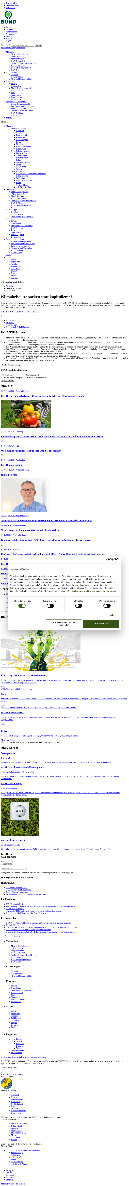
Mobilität (19, 144)
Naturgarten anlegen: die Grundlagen (31, 173)
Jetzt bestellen (6, 1074)
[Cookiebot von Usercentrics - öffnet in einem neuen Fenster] (108, 560)
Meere (18, 164)
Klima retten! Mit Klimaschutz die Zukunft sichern (26, 913)
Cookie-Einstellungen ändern (12, 1057)
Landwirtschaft (22, 158)
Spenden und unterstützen (16, 102)
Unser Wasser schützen (15, 909)
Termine (9, 29)
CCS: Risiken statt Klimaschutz (18, 890)
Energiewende (22, 135)
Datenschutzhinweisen (86, 591)
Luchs (18, 183)
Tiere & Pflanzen (18, 171)
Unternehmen (16, 115)
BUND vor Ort (17, 90)
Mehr (112, 615)
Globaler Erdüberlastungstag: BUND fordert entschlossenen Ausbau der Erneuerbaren (40, 932)
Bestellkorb (10, 8)
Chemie (19, 133)
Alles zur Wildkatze (24, 180)
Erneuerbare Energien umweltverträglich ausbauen (26, 894)
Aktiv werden (11, 325)
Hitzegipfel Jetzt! (13, 925)
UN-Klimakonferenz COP (16, 887)
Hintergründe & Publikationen (18, 327)
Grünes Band (21, 155)
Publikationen (11, 32)
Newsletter (10, 34)
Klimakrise (20, 137)
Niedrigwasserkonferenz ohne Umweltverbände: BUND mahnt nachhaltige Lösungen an (41, 927)
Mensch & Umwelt (18, 128)
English (9, 36)
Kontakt (9, 38)
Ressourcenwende (23, 146)
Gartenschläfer (22, 185)
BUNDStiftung (17, 113)
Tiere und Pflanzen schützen (22, 79)
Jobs (13, 93)
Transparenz (16, 95)
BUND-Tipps (11, 72)
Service (9, 257)
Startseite (9, 286)
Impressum (110, 591)
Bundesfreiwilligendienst (21, 68)
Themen (9, 126)
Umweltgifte (21, 149)
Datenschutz (16, 99)
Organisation (16, 86)
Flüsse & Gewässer (23, 153)
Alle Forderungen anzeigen (11, 365)
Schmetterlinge (22, 176)
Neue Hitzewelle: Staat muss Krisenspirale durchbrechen (28, 930)
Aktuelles (10, 320)
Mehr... (43, 1063)
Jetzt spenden (11, 3)
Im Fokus (10, 323)
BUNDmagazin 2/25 (14, 904)
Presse (8, 27)
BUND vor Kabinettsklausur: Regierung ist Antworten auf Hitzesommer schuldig (38, 923)
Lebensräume (21, 160)
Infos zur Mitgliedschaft (20, 108)
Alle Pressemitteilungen (10, 936)
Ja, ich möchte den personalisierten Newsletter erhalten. (26, 378)
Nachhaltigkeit (22, 140)
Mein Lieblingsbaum (19, 54)
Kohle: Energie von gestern (17, 892)
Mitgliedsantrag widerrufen (35, 1057)
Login (8, 41)
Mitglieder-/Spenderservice (22, 88)
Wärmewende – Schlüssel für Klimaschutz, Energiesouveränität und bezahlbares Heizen (41, 906)
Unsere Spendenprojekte (21, 104)
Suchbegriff (5, 45)
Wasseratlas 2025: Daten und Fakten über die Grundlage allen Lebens (33, 911)
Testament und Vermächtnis (22, 111)
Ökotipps (14, 74)
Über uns (9, 81)
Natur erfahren (17, 77)
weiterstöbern (17, 1074)
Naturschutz (21, 167)
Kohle (18, 142)
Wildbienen (20, 178)
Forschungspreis (17, 97)
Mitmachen (10, 52)
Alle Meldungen (7, 611)
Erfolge (14, 84)
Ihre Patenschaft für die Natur (23, 106)
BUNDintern (16, 70)
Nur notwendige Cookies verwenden (64, 624)
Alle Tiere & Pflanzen (25, 187)
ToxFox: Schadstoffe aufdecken (23, 63)
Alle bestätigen (101, 624)
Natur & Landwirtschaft (20, 151)
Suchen (38, 45)
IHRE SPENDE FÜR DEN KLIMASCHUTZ (20, 312)
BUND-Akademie (18, 65)
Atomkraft (20, 131)
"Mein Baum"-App (18, 56)
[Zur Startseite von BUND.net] (8, 23)
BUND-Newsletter (18, 61)
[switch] (50, 606)
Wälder (19, 169)
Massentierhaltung (23, 162)
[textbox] (22, 45)
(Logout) (14, 278)
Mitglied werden (12, 5)
